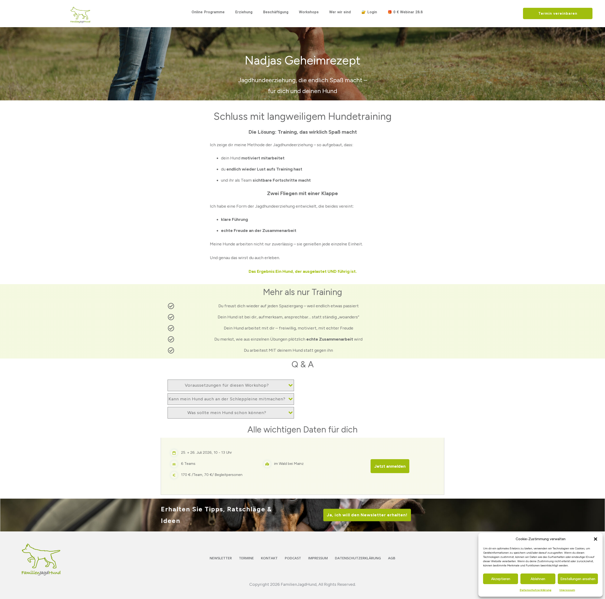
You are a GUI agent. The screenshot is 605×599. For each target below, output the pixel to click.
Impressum (567, 590)
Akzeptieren (500, 579)
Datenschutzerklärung (535, 590)
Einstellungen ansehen (577, 579)
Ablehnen (538, 579)
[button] (595, 539)
